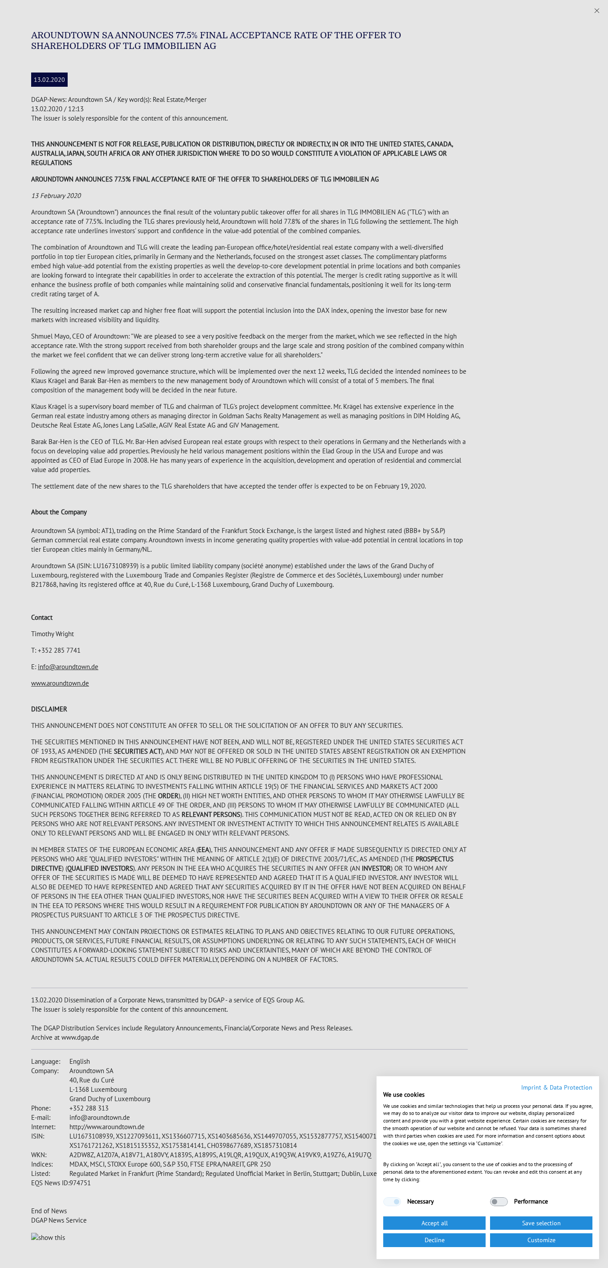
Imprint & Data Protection (556, 1087)
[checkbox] (392, 1201)
